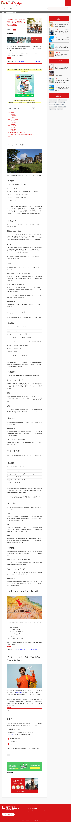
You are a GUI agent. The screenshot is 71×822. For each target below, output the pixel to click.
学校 (54, 104)
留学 (11, 8)
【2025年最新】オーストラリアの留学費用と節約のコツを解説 (62, 81)
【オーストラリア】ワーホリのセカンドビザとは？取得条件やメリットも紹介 (62, 47)
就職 (63, 104)
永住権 (57, 52)
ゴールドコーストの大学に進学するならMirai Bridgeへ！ (21, 134)
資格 (62, 109)
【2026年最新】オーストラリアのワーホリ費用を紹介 (62, 74)
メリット (51, 102)
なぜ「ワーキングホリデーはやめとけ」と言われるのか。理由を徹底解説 (62, 33)
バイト (62, 811)
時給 (58, 811)
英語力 (51, 109)
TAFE (51, 100)
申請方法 (60, 106)
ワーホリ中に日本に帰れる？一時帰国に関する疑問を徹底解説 (62, 25)
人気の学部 (13, 115)
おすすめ (55, 100)
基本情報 (13, 114)
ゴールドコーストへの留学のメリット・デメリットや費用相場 (26, 61)
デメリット (61, 100)
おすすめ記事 (42, 811)
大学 (8, 755)
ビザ (66, 100)
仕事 (56, 102)
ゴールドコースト (58, 65)
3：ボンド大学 (12, 125)
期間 (33, 811)
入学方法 (13, 117)
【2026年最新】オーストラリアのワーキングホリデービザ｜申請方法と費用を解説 (62, 89)
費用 (58, 109)
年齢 (37, 811)
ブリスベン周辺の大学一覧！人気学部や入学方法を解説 (25, 649)
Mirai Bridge (19, 692)
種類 (65, 106)
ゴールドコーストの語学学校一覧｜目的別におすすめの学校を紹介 (61, 68)
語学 (55, 109)
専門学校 (58, 104)
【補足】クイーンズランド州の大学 (17, 132)
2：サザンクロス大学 (14, 119)
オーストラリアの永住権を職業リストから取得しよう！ (61, 55)
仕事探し (60, 102)
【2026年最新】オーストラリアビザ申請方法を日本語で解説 (62, 40)
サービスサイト (8, 814)
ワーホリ (5, 8)
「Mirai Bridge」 (11, 734)
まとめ (10, 136)
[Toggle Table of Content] (32, 108)
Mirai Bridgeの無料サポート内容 (20, 711)
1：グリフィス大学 (13, 112)
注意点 (55, 106)
